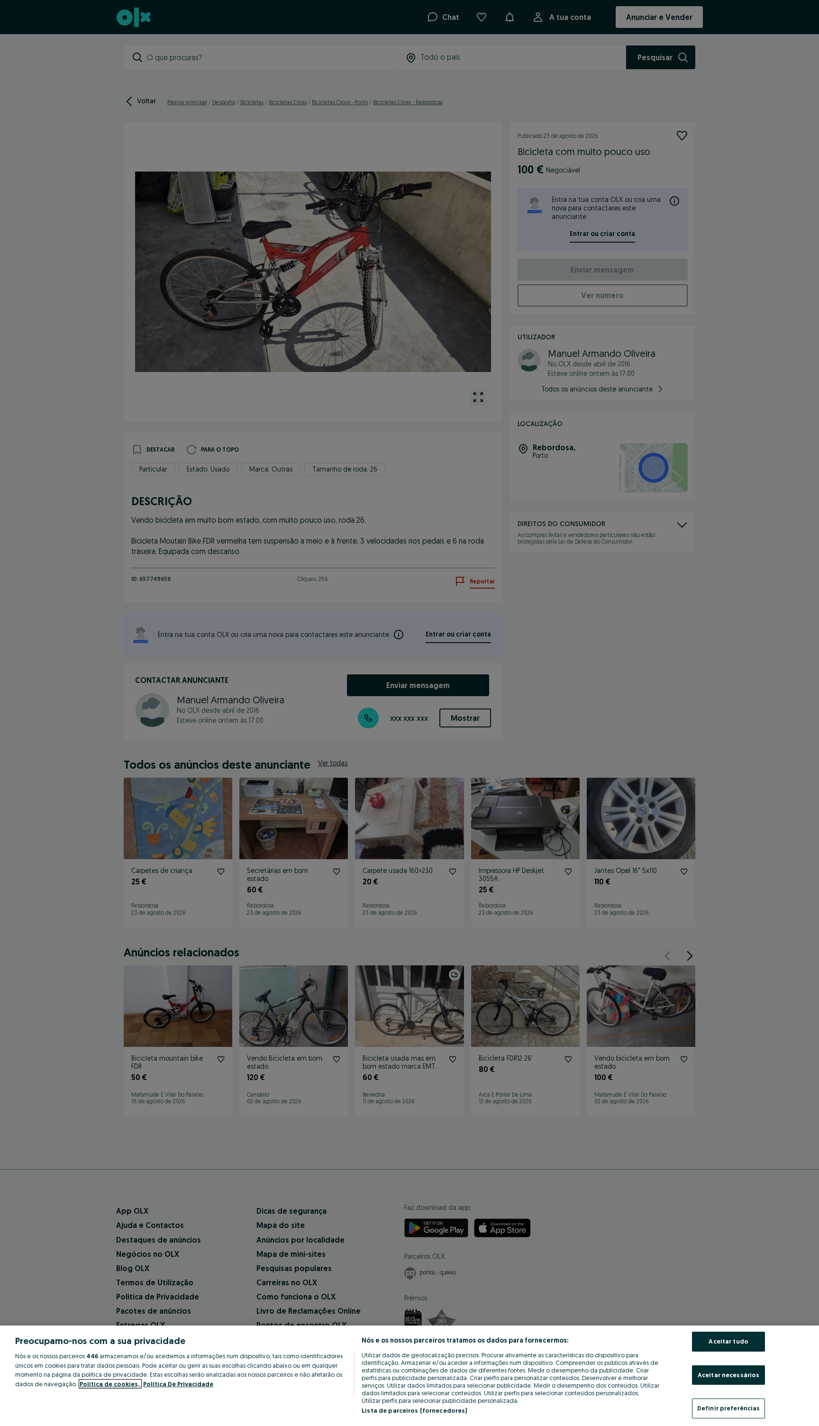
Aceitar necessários (728, 1375)
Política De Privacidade (178, 1384)
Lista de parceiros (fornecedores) (414, 1410)
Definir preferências (728, 1408)
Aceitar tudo (728, 1341)
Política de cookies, (110, 1384)
